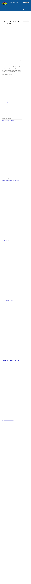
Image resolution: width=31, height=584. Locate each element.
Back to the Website (8, 9)
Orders (17, 2)
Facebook (10, 2)
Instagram (14, 2)
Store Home (3, 9)
